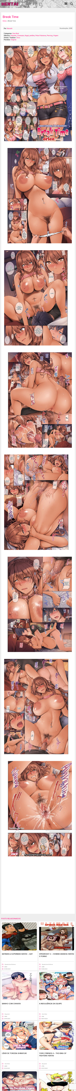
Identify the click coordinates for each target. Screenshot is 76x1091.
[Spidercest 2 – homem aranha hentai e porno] (56, 950)
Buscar (71, 4)
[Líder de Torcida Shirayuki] (19, 1049)
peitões (32, 35)
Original (13, 40)
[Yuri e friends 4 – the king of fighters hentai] (56, 1049)
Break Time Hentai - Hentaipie (14, 4)
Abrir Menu (66, 4)
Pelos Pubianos (40, 35)
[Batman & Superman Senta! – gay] (19, 950)
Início (4, 21)
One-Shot (15, 33)
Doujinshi (7, 1014)
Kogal (27, 35)
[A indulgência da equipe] (56, 999)
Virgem (55, 35)
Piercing (49, 35)
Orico (18, 38)
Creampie (20, 35)
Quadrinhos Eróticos (10, 964)
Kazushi (9, 28)
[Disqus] (38, 886)
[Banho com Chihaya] (19, 999)
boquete (13, 35)
